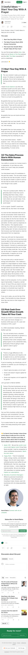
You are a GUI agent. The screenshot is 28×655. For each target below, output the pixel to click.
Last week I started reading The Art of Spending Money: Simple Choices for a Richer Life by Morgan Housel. (10, 588)
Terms (18, 643)
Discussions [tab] (12, 577)
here (20, 52)
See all (4, 623)
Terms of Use (21, 534)
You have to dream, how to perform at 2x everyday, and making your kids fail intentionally (10, 615)
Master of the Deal (15, 54)
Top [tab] (3, 577)
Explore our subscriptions (11, 472)
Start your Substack (10, 648)
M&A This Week (11, 56)
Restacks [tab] (11, 559)
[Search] (25, 577)
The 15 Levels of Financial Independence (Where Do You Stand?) (9, 583)
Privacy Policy (14, 537)
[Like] (2, 607)
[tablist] (7, 558)
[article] (14, 587)
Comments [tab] (4, 559)
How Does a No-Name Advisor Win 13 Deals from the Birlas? (9, 598)
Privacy (14, 643)
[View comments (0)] (7, 26)
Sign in (25, 2)
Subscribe (19, 2)
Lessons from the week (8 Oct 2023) (9, 611)
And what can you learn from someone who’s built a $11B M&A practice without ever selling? (10, 602)
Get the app (21, 648)
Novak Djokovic (10, 86)
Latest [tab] (6, 577)
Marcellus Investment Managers (13, 475)
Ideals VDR (7, 445)
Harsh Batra (8, 21)
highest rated (15, 447)
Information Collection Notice (16, 535)
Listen (24, 22)
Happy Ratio (7, 456)
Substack (6, 652)
